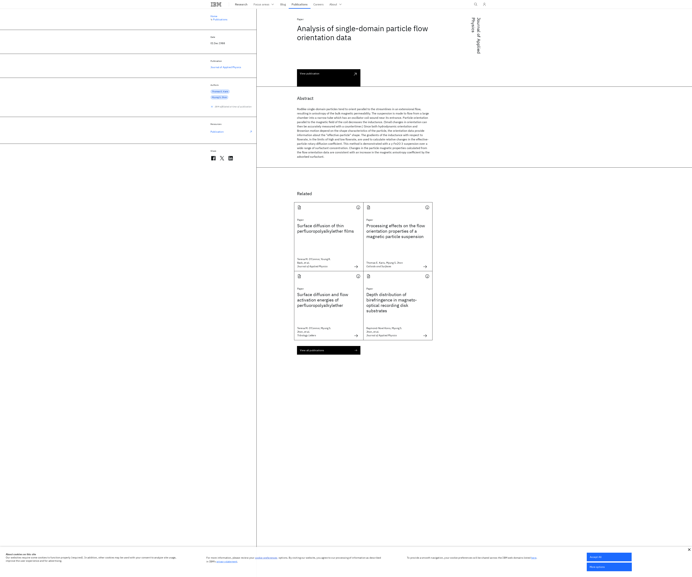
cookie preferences (266, 557)
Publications (220, 19)
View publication (310, 73)
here (533, 557)
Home (214, 16)
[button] (689, 549)
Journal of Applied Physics (476, 35)
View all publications (312, 350)
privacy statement (226, 561)
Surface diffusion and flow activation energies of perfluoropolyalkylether (322, 300)
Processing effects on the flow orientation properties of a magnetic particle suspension (395, 231)
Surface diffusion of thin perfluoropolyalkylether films (325, 228)
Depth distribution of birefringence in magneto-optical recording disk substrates (391, 302)
